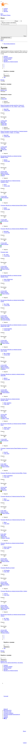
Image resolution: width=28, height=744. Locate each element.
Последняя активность (9, 43)
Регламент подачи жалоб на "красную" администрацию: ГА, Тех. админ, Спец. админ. (12, 106)
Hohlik (5, 208)
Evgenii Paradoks (8, 328)
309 (4, 77)
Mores (5, 499)
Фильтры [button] (3, 91)
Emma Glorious (4, 173)
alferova (5, 378)
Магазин (6, 11)
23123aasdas (7, 570)
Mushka (5, 159)
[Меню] (1, 1)
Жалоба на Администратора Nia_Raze (15, 496)
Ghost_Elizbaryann (8, 279)
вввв (7, 252)
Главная (6, 8)
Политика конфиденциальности (12, 714)
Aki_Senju (6, 618)
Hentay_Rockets (7, 547)
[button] (15, 683)
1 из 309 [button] (3, 81)
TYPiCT (6, 593)
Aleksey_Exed (7, 427)
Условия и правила (8, 713)
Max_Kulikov (7, 353)
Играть (5, 10)
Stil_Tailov (6, 254)
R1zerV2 (6, 452)
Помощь (6, 715)
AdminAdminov (4, 391)
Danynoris (6, 231)
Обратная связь (7, 711)
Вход (2, 40)
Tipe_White (6, 304)
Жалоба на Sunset (10, 567)
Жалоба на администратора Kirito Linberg (16, 205)
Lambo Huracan (4, 197)
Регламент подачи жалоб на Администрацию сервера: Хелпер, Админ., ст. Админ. (14, 132)
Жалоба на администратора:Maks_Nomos (16, 473)
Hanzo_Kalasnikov (8, 475)
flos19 (5, 184)
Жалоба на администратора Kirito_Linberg (16, 591)
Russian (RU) (8, 710)
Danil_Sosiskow (7, 402)
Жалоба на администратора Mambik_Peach (16, 228)
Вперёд (2, 79)
